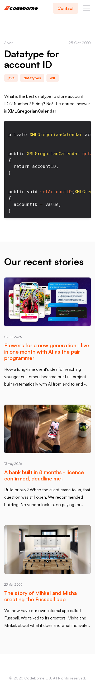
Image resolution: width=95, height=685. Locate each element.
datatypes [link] (32, 78)
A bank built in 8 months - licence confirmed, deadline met (44, 475)
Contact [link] (66, 8)
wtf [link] (52, 78)
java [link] (11, 78)
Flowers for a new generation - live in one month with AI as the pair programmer (46, 351)
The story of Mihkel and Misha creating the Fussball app (40, 596)
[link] (86, 8)
